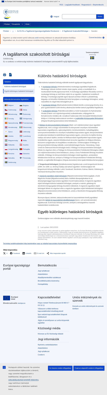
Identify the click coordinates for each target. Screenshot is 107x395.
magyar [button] (56, 16)
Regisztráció (86, 5)
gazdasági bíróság (49, 105)
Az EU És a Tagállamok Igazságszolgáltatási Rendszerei (38, 31)
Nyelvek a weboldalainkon (47, 345)
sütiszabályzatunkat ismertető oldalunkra (23, 380)
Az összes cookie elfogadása (60, 368)
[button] (6, 253)
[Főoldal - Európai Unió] (10, 298)
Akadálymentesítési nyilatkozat (49, 277)
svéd (36, 38)
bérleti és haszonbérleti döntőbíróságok (60, 200)
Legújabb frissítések (72, 5)
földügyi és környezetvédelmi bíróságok (54, 125)
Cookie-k (41, 355)
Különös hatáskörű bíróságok (15, 86)
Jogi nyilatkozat (43, 271)
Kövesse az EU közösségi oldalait (50, 334)
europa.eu (21, 303)
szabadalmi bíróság (50, 111)
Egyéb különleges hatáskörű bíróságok (18, 91)
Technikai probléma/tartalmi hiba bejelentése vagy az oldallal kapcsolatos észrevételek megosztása (40, 243)
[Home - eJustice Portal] (10, 14)
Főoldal (7, 24)
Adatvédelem (43, 274)
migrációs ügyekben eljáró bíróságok (53, 176)
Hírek (27, 24)
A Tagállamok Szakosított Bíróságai (75, 31)
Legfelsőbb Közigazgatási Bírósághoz (89, 118)
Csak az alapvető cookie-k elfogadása (89, 368)
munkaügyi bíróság (50, 87)
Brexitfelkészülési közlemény (48, 281)
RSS (61, 5)
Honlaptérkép (43, 284)
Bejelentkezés (98, 5)
